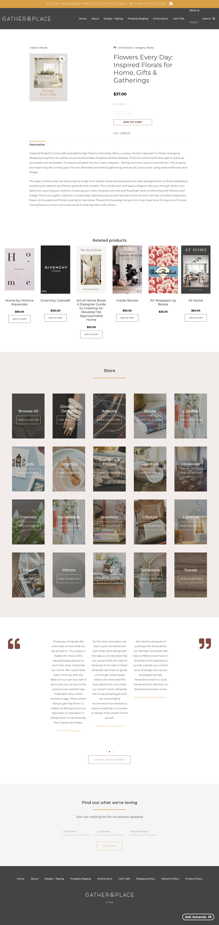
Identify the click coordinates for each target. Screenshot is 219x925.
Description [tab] (37, 144)
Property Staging (138, 18)
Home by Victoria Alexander (19, 302)
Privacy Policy (193, 878)
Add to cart (132, 122)
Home (83, 18)
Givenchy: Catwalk (55, 300)
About (95, 18)
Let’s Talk (178, 18)
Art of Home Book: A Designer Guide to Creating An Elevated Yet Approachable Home (91, 310)
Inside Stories (127, 300)
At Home (196, 300)
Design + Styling (113, 18)
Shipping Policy (145, 878)
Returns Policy (170, 878)
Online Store (160, 18)
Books (43, 47)
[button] (106, 751)
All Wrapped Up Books (163, 302)
